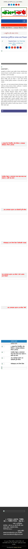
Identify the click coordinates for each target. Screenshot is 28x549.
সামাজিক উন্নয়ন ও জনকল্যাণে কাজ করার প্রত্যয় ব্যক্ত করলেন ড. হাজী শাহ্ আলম (14, 177)
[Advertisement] (14, 325)
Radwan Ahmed (17, 547)
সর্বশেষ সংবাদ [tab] (14, 341)
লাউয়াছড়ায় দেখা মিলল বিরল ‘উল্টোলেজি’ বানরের (14, 243)
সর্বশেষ (16, 33)
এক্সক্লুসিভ (6, 33)
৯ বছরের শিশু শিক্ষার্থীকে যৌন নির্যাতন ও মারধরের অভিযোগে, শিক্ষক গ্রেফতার (13, 144)
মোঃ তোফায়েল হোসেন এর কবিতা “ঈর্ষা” (16, 307)
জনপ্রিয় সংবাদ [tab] (14, 343)
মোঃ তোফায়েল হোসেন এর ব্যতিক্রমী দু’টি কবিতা (15, 209)
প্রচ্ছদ (13, 33)
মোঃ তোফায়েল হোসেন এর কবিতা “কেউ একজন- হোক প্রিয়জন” (13, 275)
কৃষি (10, 33)
